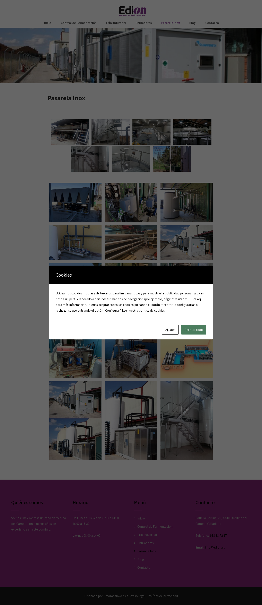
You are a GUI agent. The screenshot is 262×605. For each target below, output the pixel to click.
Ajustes (170, 330)
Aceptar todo (194, 330)
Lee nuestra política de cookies (143, 310)
